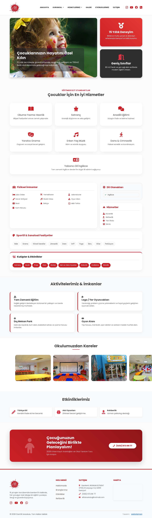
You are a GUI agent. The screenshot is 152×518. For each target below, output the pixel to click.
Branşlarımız (61, 490)
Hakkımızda (61, 485)
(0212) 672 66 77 (124, 445)
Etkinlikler (60, 494)
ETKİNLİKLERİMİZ (102, 7)
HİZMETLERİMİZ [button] (74, 7)
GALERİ (89, 7)
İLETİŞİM (116, 7)
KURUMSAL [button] (57, 7)
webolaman (136, 514)
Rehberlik (60, 498)
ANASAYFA (44, 7)
